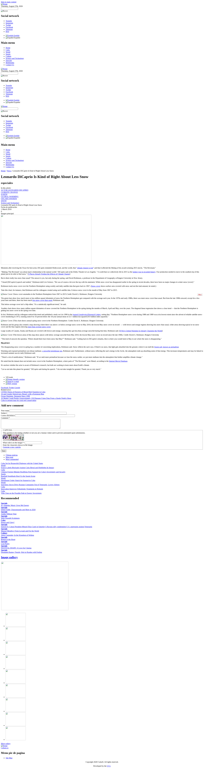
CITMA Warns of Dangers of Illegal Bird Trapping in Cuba (23, 392)
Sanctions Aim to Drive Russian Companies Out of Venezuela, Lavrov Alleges (30, 485)
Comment (5, 418)
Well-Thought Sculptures (10, 518)
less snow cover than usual (42, 300)
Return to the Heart (8, 539)
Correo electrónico (8, 416)
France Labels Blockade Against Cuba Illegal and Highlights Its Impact (27, 468)
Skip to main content (8, 2)
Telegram (9, 29)
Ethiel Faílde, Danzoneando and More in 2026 (18, 510)
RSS (7, 32)
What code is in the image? (13, 443)
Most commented (12, 459)
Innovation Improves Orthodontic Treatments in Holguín (22, 489)
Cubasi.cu (4, 748)
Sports (8, 54)
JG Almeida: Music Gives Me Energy (15, 505)
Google (17, 388)
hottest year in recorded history (144, 272)
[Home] (4, 4)
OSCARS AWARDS (9, 199)
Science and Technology (15, 58)
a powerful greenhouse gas (52, 351)
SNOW (4, 201)
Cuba (8, 50)
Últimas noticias (12, 455)
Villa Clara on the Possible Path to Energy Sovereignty (21, 493)
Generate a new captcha (12, 447)
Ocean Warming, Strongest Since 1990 (15, 396)
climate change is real (85, 268)
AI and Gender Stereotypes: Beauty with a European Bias (22, 394)
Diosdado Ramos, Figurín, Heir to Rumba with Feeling (21, 552)
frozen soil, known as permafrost (166, 347)
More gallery (6, 744)
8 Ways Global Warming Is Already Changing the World (141, 331)
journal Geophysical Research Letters (87, 314)
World (8, 52)
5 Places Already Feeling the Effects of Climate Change (49, 274)
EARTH (4, 194)
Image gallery (9, 557)
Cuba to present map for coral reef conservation (18, 400)
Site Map (9, 758)
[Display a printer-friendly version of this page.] (15, 379)
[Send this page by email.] (12, 381)
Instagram (9, 23)
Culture (8, 56)
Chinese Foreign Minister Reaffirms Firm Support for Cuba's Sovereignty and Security (33, 472)
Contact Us (10, 65)
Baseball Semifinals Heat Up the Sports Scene (18, 476)
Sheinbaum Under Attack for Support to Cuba (18, 480)
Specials (9, 61)
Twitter (8, 25)
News (9, 171)
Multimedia (10, 63)
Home (8, 48)
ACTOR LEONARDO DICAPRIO (14, 190)
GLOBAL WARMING (10, 197)
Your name (5, 411)
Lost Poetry (5, 544)
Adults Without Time (9, 514)
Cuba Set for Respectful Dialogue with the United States (22, 463)
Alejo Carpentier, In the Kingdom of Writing (17, 535)
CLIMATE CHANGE (9, 192)
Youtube (9, 21)
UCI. (109, 766)
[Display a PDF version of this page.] (11, 384)
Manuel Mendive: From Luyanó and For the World (20, 531)
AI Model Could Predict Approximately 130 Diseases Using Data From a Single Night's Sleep (36, 398)
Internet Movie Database (118, 361)
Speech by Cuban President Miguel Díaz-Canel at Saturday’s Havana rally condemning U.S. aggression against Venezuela (46, 527)
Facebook (9, 27)
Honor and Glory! (7, 522)
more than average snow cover (39, 327)
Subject (4, 413)
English (16, 36)
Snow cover (95, 286)
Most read (9, 457)
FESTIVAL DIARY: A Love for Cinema (16, 548)
